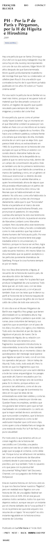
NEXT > (15, 533)
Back (23, 533)
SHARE (6, 540)
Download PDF (36, 533)
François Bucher (8, 7)
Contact (40, 5)
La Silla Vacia (21, 528)
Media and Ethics (10, 43)
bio (26, 5)
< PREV (6, 533)
